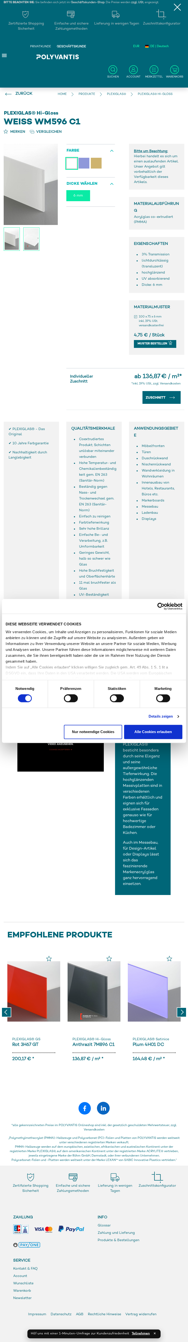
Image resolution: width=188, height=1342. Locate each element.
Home (62, 94)
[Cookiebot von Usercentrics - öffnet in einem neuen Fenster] (161, 606)
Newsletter (22, 1298)
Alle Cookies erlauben (153, 732)
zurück (23, 94)
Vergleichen (48, 132)
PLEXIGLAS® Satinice (151, 1039)
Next (182, 1012)
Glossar (104, 1225)
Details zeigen (161, 716)
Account (20, 1276)
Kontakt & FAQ (25, 1269)
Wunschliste (23, 1283)
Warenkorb (22, 1291)
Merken (17, 132)
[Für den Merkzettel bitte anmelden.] (49, 958)
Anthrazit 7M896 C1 (93, 1044)
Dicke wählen (82, 184)
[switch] (71, 699)
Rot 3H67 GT (25, 1044)
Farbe (73, 151)
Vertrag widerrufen (140, 1314)
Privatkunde (40, 46)
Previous (6, 1012)
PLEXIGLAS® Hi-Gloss (91, 1039)
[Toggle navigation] (4, 55)
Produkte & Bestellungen (118, 1240)
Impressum (37, 1314)
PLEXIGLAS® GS (26, 1039)
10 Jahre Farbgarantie (30, 443)
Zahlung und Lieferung (116, 1233)
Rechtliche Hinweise (104, 1314)
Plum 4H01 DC (148, 1044)
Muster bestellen (153, 343)
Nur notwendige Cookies (93, 732)
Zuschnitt (156, 398)
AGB (79, 1314)
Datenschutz (61, 1314)
